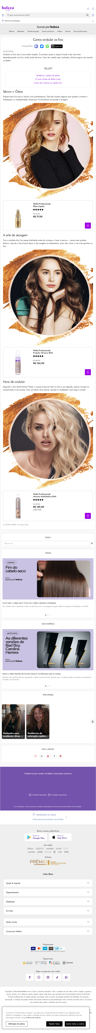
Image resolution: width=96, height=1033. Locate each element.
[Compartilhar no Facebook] (36, 46)
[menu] (3, 15)
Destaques (10, 901)
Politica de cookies (33, 1017)
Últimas (11, 31)
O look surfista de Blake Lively (48, 79)
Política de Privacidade (74, 806)
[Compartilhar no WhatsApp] (47, 46)
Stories (67, 31)
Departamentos (12, 892)
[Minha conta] (88, 8)
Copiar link (58, 46)
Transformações (33, 31)
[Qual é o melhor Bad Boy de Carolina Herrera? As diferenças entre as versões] (48, 649)
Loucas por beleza (14, 931)
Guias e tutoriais (48, 31)
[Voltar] (3, 722)
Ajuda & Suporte (13, 883)
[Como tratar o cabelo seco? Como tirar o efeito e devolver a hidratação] (48, 579)
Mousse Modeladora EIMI (44, 495)
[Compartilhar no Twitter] (42, 46)
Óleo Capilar (42, 205)
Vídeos (59, 31)
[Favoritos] (93, 8)
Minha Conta (11, 922)
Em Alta (9, 910)
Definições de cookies (16, 1024)
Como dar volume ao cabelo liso (48, 83)
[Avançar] (92, 722)
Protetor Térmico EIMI (43, 351)
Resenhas (20, 31)
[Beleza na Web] (8, 9)
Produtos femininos (39, 795)
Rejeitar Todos (54, 1024)
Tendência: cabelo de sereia (48, 75)
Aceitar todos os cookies (75, 1024)
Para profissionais (80, 31)
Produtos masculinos (59, 795)
